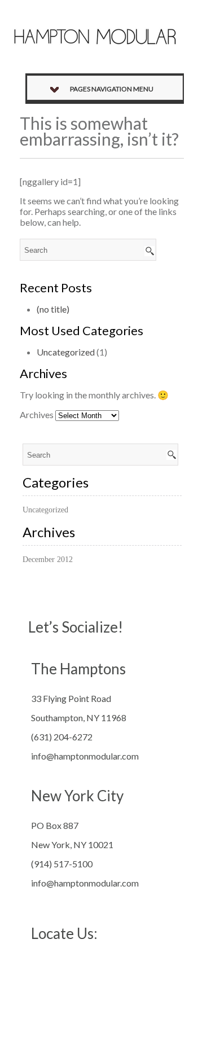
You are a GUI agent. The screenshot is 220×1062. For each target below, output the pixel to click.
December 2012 (48, 559)
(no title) (53, 309)
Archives (37, 414)
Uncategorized (66, 351)
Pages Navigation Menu (111, 89)
